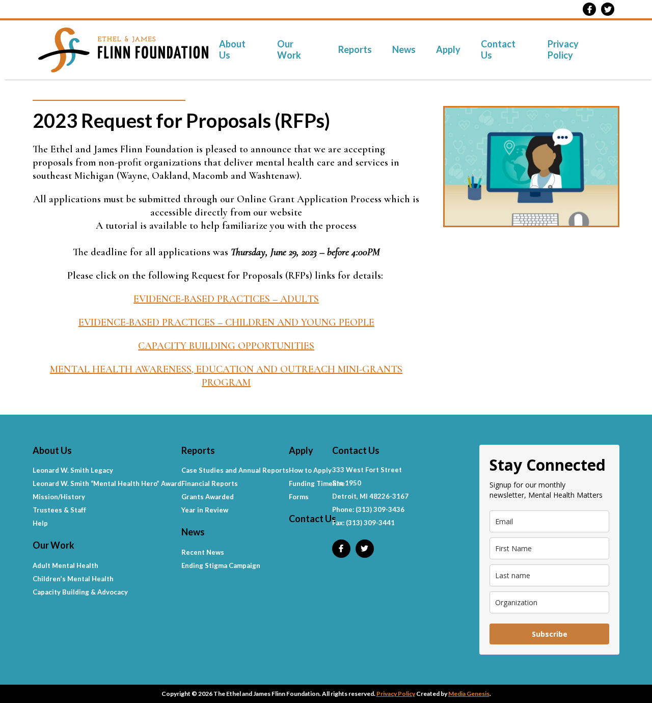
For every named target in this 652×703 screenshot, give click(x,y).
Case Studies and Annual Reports (235, 470)
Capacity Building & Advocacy (80, 592)
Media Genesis (469, 693)
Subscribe (549, 634)
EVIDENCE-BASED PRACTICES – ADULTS (226, 299)
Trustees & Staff (59, 510)
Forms (299, 497)
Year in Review (204, 510)
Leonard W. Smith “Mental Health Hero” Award (107, 483)
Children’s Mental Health (73, 579)
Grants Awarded (207, 497)
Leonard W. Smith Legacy (73, 470)
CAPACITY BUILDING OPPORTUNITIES (226, 346)
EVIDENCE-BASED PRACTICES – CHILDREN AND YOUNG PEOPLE (226, 322)
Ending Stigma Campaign (220, 565)
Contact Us (498, 49)
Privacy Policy (563, 49)
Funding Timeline (317, 483)
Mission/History (59, 497)
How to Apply (310, 470)
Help (40, 523)
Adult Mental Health (65, 565)
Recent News (202, 552)
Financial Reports (209, 483)
